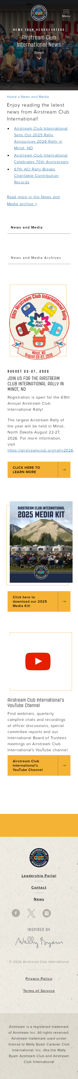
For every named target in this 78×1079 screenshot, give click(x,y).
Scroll (39, 52)
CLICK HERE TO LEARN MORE (26, 470)
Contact (39, 887)
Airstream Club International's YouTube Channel (28, 765)
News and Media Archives (36, 258)
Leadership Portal (39, 876)
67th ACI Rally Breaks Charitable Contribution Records (36, 176)
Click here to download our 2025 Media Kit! (30, 601)
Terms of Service (39, 991)
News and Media (35, 97)
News (39, 899)
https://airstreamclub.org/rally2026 (40, 450)
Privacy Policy (39, 979)
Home (12, 97)
